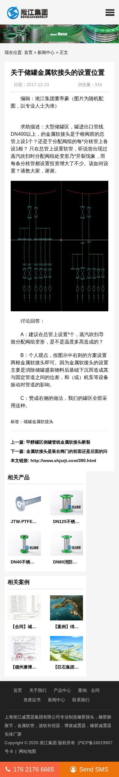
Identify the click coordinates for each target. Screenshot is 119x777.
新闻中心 (46, 52)
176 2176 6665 (33, 769)
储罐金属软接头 (38, 421)
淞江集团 (48, 742)
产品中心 (62, 690)
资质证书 (32, 699)
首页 (28, 52)
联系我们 (80, 699)
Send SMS (93, 769)
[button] (110, 12)
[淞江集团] (25, 12)
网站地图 (27, 751)
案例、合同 (88, 690)
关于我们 (37, 690)
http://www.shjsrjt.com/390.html (63, 460)
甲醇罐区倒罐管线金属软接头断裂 (58, 442)
